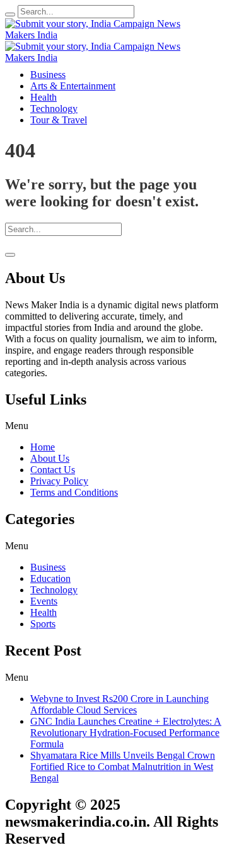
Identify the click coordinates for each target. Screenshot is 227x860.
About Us (49, 458)
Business (48, 567)
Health (43, 612)
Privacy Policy (59, 481)
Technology (54, 589)
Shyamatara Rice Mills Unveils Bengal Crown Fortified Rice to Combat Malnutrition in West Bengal (122, 766)
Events (43, 601)
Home (42, 447)
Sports (42, 623)
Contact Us (52, 469)
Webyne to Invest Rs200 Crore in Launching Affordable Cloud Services (119, 704)
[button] (113, 426)
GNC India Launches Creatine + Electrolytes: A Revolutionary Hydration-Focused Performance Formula (125, 732)
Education (50, 578)
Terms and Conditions (74, 492)
